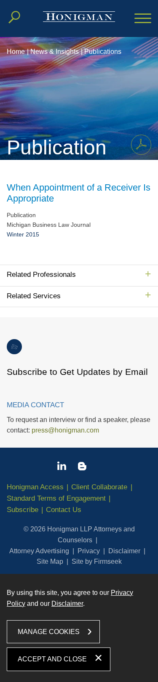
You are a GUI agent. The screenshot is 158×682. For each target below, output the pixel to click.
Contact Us (63, 510)
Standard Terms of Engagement (56, 498)
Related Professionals (41, 275)
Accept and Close (52, 659)
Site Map (50, 561)
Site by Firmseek (97, 561)
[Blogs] (82, 468)
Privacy (89, 551)
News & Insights (54, 51)
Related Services (34, 296)
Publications (102, 51)
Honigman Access (35, 487)
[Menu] (143, 19)
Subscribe (22, 510)
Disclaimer (124, 551)
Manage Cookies (49, 631)
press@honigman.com (65, 430)
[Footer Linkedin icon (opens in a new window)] (61, 467)
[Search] (14, 17)
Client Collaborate (99, 487)
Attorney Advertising (39, 551)
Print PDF (141, 145)
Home (16, 51)
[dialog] (79, 628)
